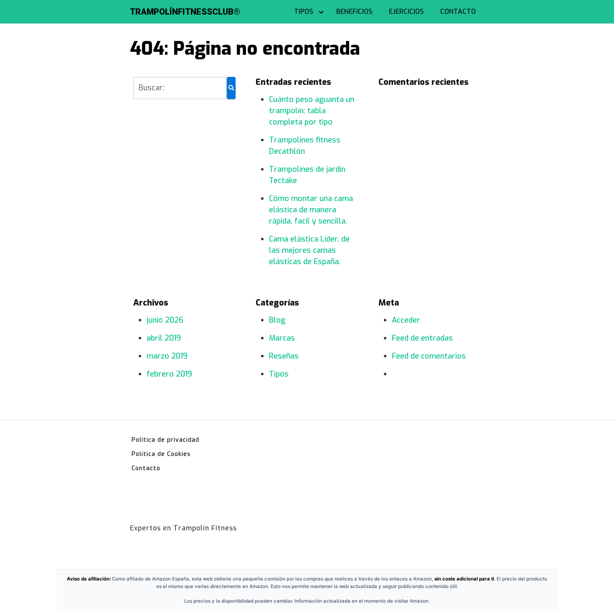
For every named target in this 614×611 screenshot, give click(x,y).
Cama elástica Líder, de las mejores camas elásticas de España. (309, 250)
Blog (277, 320)
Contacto (146, 468)
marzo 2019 (167, 356)
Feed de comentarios (429, 356)
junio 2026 (165, 320)
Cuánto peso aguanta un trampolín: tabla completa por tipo (311, 110)
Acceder (406, 320)
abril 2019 (164, 338)
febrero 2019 (169, 374)
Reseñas (284, 356)
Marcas (282, 338)
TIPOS (303, 11)
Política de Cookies (161, 454)
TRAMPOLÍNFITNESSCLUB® (185, 12)
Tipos (279, 374)
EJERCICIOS (406, 11)
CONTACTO (458, 11)
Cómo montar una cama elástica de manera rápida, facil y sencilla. (311, 209)
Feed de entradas (422, 338)
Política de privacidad (165, 440)
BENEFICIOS (354, 11)
